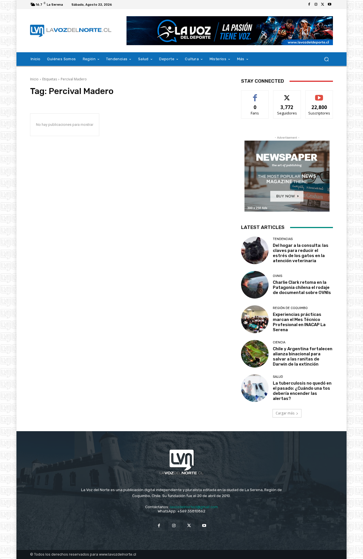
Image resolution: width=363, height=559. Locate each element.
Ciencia (279, 342)
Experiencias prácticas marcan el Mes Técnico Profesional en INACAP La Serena (299, 322)
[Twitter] (322, 4)
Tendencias (283, 239)
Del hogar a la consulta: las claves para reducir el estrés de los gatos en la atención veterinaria (300, 253)
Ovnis (277, 276)
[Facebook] (309, 4)
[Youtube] (329, 4)
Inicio (34, 79)
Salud (278, 376)
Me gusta (255, 95)
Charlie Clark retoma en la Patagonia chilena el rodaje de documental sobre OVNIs (302, 287)
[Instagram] (316, 4)
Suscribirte (319, 95)
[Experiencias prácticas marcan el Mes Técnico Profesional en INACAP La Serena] (255, 319)
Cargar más (285, 413)
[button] (326, 59)
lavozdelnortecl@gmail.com (194, 507)
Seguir (287, 95)
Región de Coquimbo (290, 308)
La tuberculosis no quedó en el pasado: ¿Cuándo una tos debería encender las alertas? (302, 391)
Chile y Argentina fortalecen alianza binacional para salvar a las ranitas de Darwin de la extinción (302, 356)
